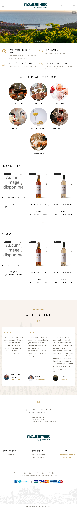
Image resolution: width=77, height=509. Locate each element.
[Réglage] (69, 6)
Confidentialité (58, 473)
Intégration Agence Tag (50, 475)
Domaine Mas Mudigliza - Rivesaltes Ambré (13, 198)
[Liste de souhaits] (65, 6)
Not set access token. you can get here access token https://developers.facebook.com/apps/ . (38, 419)
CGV (27, 473)
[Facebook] (35, 467)
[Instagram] (41, 467)
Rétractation (48, 473)
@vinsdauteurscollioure (38, 410)
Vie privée (43, 506)
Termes (49, 506)
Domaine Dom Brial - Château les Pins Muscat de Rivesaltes (64, 205)
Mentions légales (36, 473)
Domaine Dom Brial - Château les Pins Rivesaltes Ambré (38, 205)
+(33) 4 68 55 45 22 (9, 455)
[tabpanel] (63, 193)
